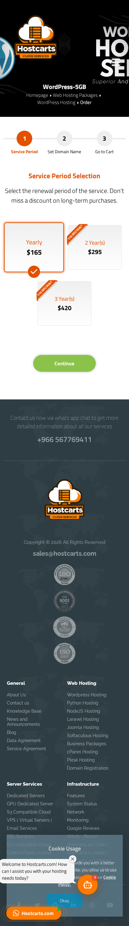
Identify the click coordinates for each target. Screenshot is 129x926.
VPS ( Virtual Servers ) (29, 820)
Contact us (18, 702)
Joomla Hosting (83, 727)
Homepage (37, 95)
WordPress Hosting (56, 102)
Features (76, 795)
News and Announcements (23, 722)
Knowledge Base (24, 711)
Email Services (22, 828)
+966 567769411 (64, 439)
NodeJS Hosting (83, 711)
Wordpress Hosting (86, 694)
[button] (33, 913)
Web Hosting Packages (75, 95)
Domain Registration (87, 768)
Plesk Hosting (81, 759)
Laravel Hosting (83, 719)
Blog (11, 732)
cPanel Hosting (82, 751)
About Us (16, 694)
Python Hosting (82, 702)
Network (75, 811)
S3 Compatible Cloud (29, 811)
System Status (82, 803)
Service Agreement (26, 748)
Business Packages (86, 743)
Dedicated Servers (26, 795)
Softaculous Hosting (87, 735)
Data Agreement (24, 740)
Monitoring (78, 820)
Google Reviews (83, 828)
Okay (64, 900)
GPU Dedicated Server (30, 803)
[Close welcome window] (72, 859)
